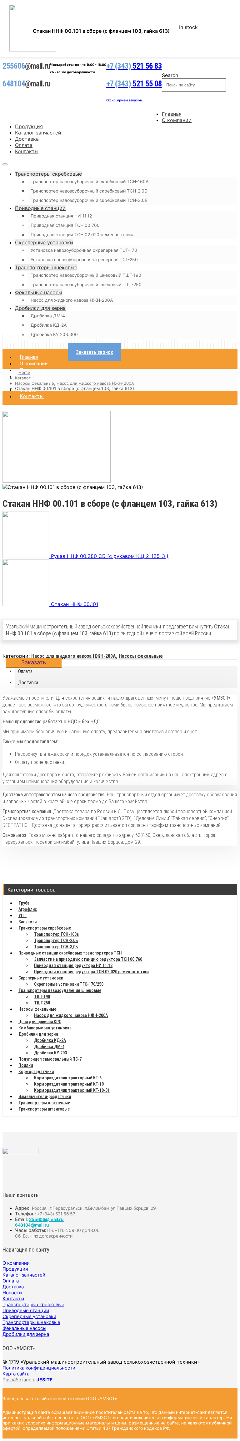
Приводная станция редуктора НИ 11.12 (73, 965)
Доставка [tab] (28, 683)
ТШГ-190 (42, 996)
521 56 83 (134, 66)
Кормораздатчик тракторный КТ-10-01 (72, 1090)
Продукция (29, 126)
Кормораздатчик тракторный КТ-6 (68, 1077)
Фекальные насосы (38, 292)
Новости (12, 1293)
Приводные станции (40, 208)
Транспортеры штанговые (44, 1108)
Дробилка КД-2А (49, 325)
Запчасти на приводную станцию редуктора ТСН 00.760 (88, 959)
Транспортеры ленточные (44, 1102)
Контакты (26, 151)
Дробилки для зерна (40, 308)
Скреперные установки (44, 242)
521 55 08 (134, 83)
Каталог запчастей (38, 132)
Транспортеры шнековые (46, 267)
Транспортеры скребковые (48, 174)
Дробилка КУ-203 (50, 1052)
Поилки (25, 1065)
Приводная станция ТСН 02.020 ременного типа (83, 234)
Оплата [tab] (25, 671)
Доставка (27, 139)
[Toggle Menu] (5, 164)
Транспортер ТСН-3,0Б (56, 946)
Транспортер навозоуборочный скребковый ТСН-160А (89, 181)
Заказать (33, 662)
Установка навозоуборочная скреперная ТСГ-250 (84, 259)
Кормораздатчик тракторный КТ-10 (69, 1084)
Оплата (23, 145)
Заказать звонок (94, 352)
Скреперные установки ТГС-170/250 (68, 984)
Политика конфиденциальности (38, 1368)
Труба (23, 903)
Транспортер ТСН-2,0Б (56, 940)
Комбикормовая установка (45, 1027)
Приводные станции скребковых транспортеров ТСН (70, 952)
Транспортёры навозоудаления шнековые (59, 990)
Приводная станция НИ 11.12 (61, 215)
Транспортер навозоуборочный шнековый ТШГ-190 (86, 275)
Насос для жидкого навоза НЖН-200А (72, 300)
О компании (177, 120)
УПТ (22, 915)
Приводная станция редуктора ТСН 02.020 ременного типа (91, 971)
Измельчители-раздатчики (44, 1096)
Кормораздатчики (36, 1071)
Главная (172, 114)
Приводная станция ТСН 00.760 (65, 225)
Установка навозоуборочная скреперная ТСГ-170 (84, 250)
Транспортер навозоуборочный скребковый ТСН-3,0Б (89, 200)
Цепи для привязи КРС (39, 1021)
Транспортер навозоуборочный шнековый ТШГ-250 (86, 284)
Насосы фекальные (141, 656)
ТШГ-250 (42, 1002)
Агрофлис (27, 909)
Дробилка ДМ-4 (48, 315)
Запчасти (27, 921)
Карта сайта (15, 1374)
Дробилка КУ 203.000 (54, 334)
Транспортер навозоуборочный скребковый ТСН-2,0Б (89, 190)
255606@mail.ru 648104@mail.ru (39, 1222)
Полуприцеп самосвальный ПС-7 (50, 1059)
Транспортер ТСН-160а (56, 934)
